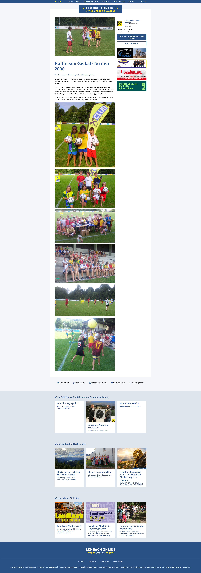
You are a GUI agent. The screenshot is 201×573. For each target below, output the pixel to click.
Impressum (81, 561)
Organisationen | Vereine (90, 2)
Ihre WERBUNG (104, 561)
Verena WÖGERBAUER (131, 24)
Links (78, 2)
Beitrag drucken (80, 383)
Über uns (131, 2)
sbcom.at (178, 567)
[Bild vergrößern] (119, 23)
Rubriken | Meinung (119, 2)
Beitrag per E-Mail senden (99, 383)
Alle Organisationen (131, 43)
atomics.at (158, 567)
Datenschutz (92, 561)
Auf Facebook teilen (119, 383)
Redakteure (105, 2)
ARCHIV (70, 2)
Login (144, 2)
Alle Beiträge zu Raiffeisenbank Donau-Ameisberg (131, 37)
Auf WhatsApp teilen (138, 383)
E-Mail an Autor (64, 383)
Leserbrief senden (118, 561)
